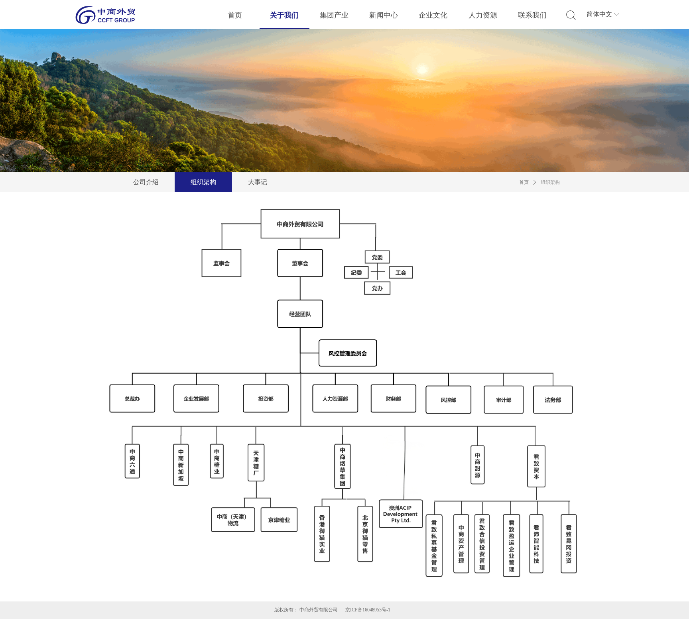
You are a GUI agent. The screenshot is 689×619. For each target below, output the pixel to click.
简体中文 (599, 14)
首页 (524, 182)
